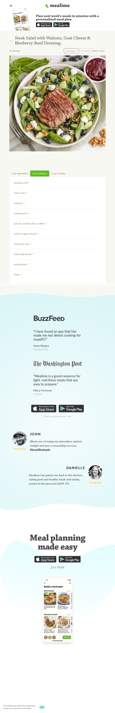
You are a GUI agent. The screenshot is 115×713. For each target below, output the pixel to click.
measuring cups (21, 243)
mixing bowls (20, 264)
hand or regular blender (25, 233)
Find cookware (39, 173)
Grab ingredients (20, 173)
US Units (85, 50)
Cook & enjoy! (58, 173)
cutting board (20, 213)
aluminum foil (20, 182)
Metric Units (98, 50)
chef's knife (19, 193)
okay (42, 707)
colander (18, 203)
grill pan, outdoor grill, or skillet (29, 223)
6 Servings (70, 50)
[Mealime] (57, 6)
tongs (16, 274)
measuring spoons (23, 254)
